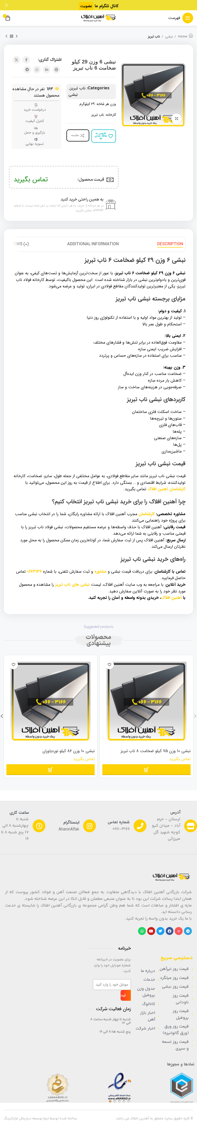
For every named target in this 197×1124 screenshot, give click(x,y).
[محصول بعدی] (6, 36)
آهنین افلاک (171, 597)
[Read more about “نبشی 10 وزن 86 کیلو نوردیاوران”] (50, 769)
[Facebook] (170, 931)
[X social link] (16, 60)
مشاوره (100, 571)
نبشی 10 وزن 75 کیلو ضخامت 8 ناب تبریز (156, 751)
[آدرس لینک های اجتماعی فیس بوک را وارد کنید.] (26, 60)
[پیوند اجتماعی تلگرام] (27, 69)
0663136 (34, 571)
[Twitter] (160, 931)
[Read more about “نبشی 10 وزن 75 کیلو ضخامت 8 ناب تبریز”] (146, 769)
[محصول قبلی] (16, 36)
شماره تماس (119, 822)
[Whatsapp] (142, 931)
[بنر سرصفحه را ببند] (6, 5)
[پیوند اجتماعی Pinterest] (56, 69)
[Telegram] (188, 931)
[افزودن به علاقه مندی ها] (109, 664)
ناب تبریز (154, 36)
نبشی (168, 36)
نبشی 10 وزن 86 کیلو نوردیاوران (68, 751)
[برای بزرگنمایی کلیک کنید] (176, 119)
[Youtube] (151, 931)
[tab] (170, 244)
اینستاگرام (71, 822)
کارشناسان (147, 514)
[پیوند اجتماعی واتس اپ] (37, 69)
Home (182, 36)
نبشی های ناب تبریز (72, 584)
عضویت (86, 6)
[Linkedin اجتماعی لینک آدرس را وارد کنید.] (47, 69)
